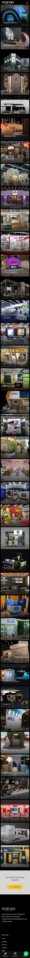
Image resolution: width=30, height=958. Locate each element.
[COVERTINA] (15, 152)
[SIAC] (15, 493)
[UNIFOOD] (15, 334)
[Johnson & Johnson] (15, 743)
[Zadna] (15, 652)
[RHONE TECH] (15, 197)
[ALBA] (15, 834)
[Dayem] (15, 288)
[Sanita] (15, 629)
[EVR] (15, 470)
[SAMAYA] (15, 107)
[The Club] (15, 538)
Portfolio (4, 948)
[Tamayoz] (15, 584)
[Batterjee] (15, 61)
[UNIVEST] (15, 311)
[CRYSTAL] (15, 811)
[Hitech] (15, 402)
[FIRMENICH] (15, 447)
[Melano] (15, 606)
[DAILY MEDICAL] (15, 266)
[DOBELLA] (15, 243)
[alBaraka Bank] (15, 129)
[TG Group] (15, 356)
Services (4, 944)
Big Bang (4, 941)
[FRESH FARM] (15, 379)
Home (3, 938)
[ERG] (15, 788)
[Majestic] (15, 697)
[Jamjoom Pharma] (15, 16)
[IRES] (15, 720)
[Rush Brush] (15, 561)
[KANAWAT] (15, 84)
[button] (27, 3)
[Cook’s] (15, 175)
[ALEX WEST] (15, 220)
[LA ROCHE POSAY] (15, 674)
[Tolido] (15, 515)
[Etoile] (15, 765)
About (3, 951)
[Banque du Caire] (15, 38)
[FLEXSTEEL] (15, 425)
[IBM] (15, 856)
